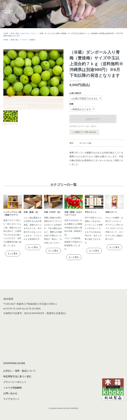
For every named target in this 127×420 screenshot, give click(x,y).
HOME (5, 33)
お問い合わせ (10, 393)
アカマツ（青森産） (28, 40)
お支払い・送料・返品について (19, 370)
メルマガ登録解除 (12, 387)
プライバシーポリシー (14, 382)
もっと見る (13, 253)
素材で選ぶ (15, 40)
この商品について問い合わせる (84, 132)
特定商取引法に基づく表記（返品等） (83, 126)
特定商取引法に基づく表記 (17, 376)
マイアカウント (11, 399)
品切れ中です (93, 119)
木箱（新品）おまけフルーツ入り (23, 33)
